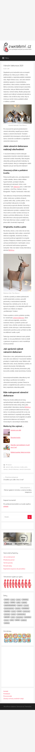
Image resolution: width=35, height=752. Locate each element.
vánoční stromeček (25, 469)
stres (13, 602)
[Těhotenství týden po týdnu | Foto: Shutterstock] (17, 588)
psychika (7, 611)
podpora (24, 620)
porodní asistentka (9, 608)
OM (8, 68)
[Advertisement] (17, 20)
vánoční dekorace (18, 318)
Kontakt (5, 691)
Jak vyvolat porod (9, 557)
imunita (26, 605)
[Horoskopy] (17, 642)
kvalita (22, 467)
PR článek (9, 465)
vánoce (5, 469)
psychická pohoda (10, 605)
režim (13, 617)
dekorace (17, 187)
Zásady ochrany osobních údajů (13, 698)
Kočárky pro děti (16, 430)
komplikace (25, 608)
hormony (7, 614)
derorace (16, 467)
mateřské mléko (21, 614)
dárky (12, 467)
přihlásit (5, 506)
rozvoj (19, 611)
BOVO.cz (11, 250)
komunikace (19, 617)
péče (25, 467)
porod (7, 617)
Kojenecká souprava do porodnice (14, 569)
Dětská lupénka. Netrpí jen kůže (20, 452)
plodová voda (26, 611)
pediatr (13, 614)
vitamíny (25, 599)
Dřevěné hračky (15, 437)
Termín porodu (8, 563)
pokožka (18, 608)
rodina (12, 599)
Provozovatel (7, 696)
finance (6, 620)
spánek (24, 602)
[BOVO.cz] (17, 545)
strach (7, 599)
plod (12, 620)
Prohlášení (6, 694)
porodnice (27, 617)
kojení (6, 602)
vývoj (17, 620)
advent (8, 467)
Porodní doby (7, 566)
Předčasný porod (8, 560)
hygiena (20, 605)
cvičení (13, 611)
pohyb (18, 599)
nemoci (7, 623)
